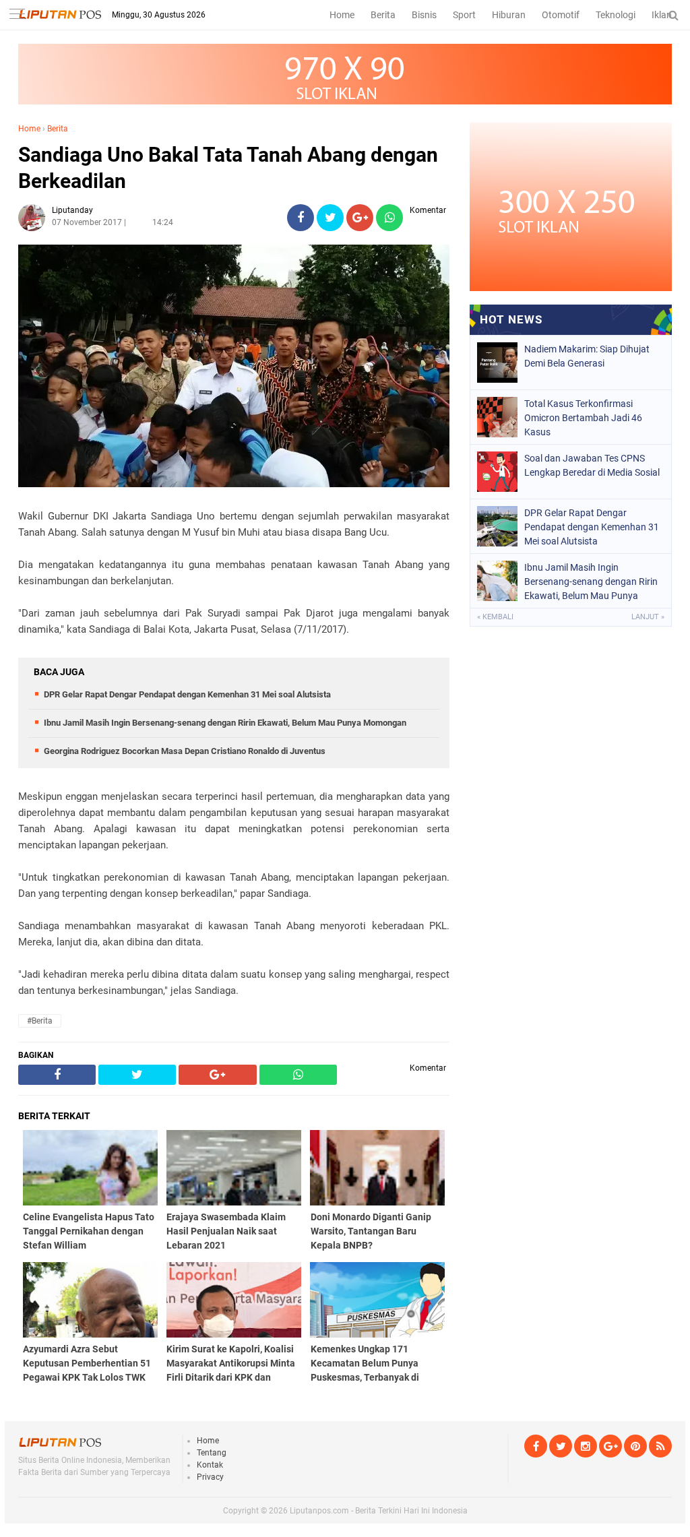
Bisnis (424, 14)
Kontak (210, 1465)
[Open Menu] (17, 15)
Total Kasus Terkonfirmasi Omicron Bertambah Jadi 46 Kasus (583, 417)
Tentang (211, 1452)
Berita (383, 14)
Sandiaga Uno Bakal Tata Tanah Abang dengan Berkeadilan (228, 168)
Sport (464, 14)
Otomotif (560, 14)
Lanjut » (647, 617)
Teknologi (615, 14)
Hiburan (509, 14)
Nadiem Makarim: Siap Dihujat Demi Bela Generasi (587, 356)
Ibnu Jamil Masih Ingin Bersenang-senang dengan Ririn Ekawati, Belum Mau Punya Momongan (225, 723)
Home (342, 14)
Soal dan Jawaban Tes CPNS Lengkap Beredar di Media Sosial (592, 465)
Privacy (210, 1477)
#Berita (40, 1021)
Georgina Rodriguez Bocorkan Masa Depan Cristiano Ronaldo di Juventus (184, 751)
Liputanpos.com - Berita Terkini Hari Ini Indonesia (379, 1510)
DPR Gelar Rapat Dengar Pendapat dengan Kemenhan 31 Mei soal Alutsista (187, 694)
